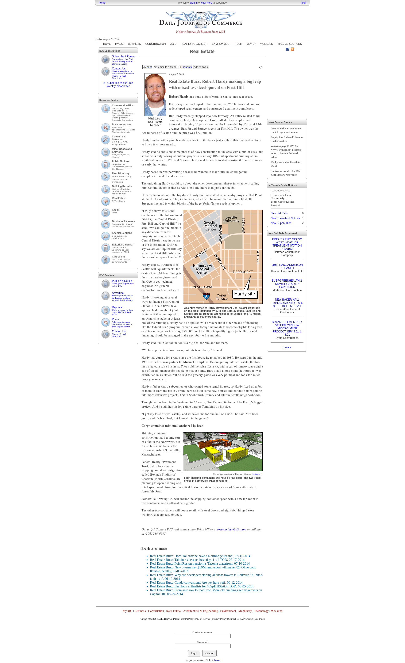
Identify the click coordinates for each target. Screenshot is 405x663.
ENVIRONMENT (221, 43)
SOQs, (115, 144)
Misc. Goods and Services (122, 150)
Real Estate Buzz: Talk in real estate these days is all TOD (188, 559)
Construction (156, 611)
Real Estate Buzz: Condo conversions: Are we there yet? (187, 582)
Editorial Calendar (123, 244)
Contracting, (118, 108)
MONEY (251, 43)
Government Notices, (122, 166)
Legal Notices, (119, 164)
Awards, (130, 113)
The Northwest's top (121, 176)
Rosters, (116, 113)
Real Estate (119, 198)
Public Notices (120, 161)
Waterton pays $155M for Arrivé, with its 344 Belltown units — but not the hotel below (286, 151)
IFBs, (127, 108)
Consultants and (120, 179)
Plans (122, 323)
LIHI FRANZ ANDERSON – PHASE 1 (287, 266)
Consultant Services (118, 138)
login (304, 2)
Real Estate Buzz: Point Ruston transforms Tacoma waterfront (191, 563)
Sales (122, 201)
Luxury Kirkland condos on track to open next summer (286, 130)
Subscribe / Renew (123, 60)
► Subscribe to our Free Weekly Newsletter (118, 84)
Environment (228, 611)
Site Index (260, 618)
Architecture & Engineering (200, 611)
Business (140, 611)
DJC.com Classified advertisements (121, 260)
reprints (187, 67)
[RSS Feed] (292, 50)
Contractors (117, 182)
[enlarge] (256, 474)
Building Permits (122, 186)
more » (287, 347)
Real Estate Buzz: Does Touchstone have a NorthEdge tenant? (191, 556)
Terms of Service (201, 618)
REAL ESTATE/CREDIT (194, 43)
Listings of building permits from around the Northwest (121, 191)
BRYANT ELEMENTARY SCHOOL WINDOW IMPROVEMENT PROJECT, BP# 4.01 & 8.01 (287, 328)
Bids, (123, 113)
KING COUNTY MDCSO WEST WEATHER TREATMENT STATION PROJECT (287, 244)
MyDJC (119, 43)
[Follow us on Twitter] (282, 50)
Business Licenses (123, 221)
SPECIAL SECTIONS (290, 43)
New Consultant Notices (285, 218)
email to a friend (167, 67)
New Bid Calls (279, 213)
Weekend (276, 611)
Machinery (245, 611)
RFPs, (125, 111)
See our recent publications (119, 237)
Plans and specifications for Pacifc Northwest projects (123, 129)
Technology (261, 611)
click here (206, 2)
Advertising (247, 618)
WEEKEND (266, 43)
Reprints (123, 311)
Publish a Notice (123, 283)
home (102, 2)
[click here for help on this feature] (261, 67)
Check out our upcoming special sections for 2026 (120, 249)
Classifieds (119, 256)
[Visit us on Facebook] (287, 50)
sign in (194, 2)
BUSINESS (134, 43)
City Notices (117, 169)
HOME (107, 43)
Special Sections (122, 233)
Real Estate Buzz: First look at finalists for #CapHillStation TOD (193, 586)
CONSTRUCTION (155, 43)
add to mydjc (201, 67)
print (149, 67)
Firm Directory (121, 173)
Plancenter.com (121, 124)
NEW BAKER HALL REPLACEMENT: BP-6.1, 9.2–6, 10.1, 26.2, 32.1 (287, 303)
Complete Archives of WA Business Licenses (123, 225)
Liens (114, 213)
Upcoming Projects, (121, 115)
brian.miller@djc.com (231, 529)
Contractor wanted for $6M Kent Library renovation (286, 172)
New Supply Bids (281, 223)
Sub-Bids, (117, 111)
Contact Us (123, 73)
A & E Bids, (117, 142)
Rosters (122, 144)
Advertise (122, 296)
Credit (115, 209)
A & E (173, 43)
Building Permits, (120, 118)
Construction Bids (123, 105)
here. (217, 660)
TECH (238, 43)
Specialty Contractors (122, 120)
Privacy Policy (219, 618)
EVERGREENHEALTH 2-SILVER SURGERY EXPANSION (287, 284)
